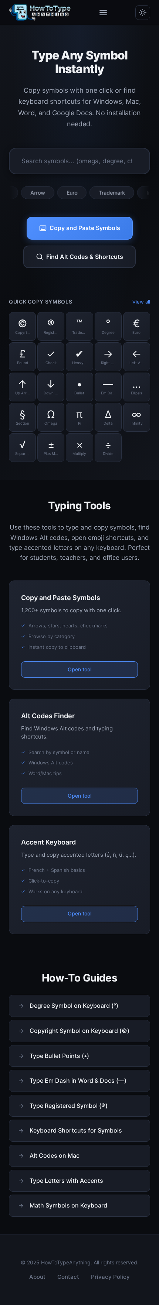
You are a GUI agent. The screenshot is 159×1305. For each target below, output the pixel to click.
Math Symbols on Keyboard (68, 1205)
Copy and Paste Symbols (85, 228)
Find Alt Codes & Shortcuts (84, 256)
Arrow (25, 192)
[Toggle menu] (103, 12)
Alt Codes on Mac (55, 1155)
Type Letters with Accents (66, 1180)
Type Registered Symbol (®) (69, 1105)
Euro (60, 192)
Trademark (100, 192)
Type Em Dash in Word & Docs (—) (78, 1080)
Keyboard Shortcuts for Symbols (76, 1130)
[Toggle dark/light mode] (142, 12)
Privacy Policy (110, 1276)
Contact (68, 1276)
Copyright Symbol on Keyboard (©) (79, 1030)
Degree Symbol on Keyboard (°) (74, 1005)
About (37, 1276)
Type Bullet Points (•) (59, 1055)
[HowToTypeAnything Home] (40, 12)
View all (141, 302)
